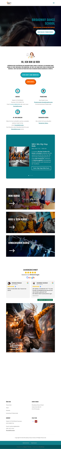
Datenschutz (26, 443)
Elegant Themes (27, 447)
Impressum (34, 443)
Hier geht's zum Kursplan (30, 75)
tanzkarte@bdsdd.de (15, 104)
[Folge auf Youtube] (36, 421)
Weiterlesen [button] (18, 295)
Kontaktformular (17, 106)
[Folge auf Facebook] (33, 421)
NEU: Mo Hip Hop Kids (40, 145)
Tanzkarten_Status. (43, 123)
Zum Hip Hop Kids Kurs (41, 168)
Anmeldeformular (19, 125)
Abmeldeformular (15, 129)
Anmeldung (30, 82)
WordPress (41, 447)
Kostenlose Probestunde (45, 32)
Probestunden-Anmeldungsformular (43, 102)
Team (7, 407)
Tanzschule (8, 405)
